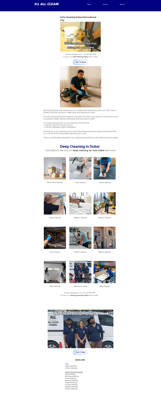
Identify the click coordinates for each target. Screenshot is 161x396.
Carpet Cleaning (104, 182)
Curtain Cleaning (55, 217)
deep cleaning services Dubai (88, 150)
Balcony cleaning (71, 380)
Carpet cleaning (71, 382)
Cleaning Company (80, 286)
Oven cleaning (70, 378)
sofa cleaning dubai (80, 57)
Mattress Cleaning (80, 217)
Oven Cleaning (55, 252)
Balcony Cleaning (104, 217)
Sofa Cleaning (80, 182)
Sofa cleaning (70, 374)
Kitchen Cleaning (80, 252)
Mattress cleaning (72, 376)
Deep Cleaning (55, 286)
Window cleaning (71, 387)
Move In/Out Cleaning (55, 182)
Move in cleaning (71, 389)
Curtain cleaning (71, 384)
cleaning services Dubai (79, 295)
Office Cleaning (104, 286)
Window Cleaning (104, 252)
